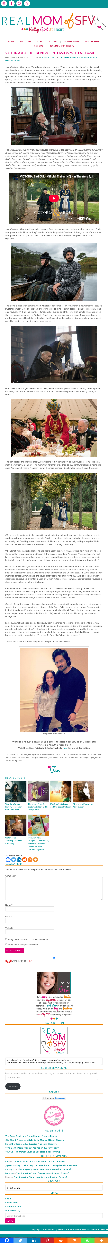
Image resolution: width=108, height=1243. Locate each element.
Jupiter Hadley (12, 1165)
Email (8, 916)
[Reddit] (24, 859)
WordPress (96, 1232)
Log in (8, 1198)
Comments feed (13, 1206)
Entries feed (11, 1202)
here (65, 748)
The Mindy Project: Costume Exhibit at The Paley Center (38, 807)
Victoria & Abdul (89, 57)
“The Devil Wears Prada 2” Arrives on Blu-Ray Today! (32, 1147)
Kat (7, 1161)
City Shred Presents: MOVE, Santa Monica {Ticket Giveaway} (36, 1140)
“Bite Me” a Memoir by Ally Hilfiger (83, 805)
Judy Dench (75, 57)
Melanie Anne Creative (68, 1229)
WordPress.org (12, 1210)
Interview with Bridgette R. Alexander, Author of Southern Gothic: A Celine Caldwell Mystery (38, 844)
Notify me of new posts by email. (23, 944)
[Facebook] (8, 859)
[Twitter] (13, 859)
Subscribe (13, 1086)
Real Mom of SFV (54, 13)
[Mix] (30, 859)
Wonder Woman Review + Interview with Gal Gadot (13, 807)
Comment (10, 875)
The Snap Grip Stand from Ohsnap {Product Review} (31, 1136)
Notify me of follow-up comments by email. (28, 939)
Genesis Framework (99, 1229)
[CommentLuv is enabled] (18, 962)
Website (9, 928)
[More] (35, 859)
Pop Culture (48, 57)
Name (9, 905)
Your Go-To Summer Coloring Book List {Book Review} (32, 1151)
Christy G (9, 1169)
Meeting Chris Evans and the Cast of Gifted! (60, 805)
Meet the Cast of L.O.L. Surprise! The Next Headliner (31, 1144)
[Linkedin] (19, 859)
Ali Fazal (65, 57)
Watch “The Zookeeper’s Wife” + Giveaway (14, 841)
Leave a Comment (13, 60)
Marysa (9, 1173)
